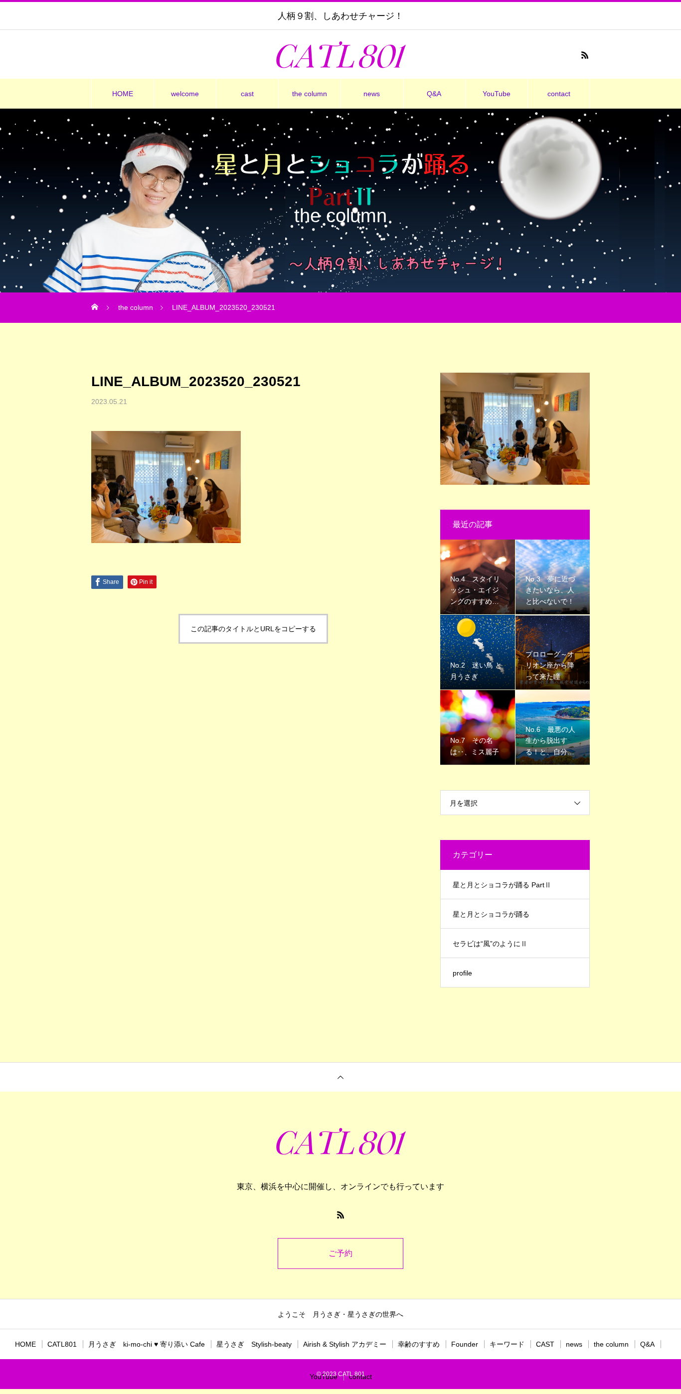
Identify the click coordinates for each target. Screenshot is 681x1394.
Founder (464, 1344)
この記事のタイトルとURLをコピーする (253, 629)
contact (558, 94)
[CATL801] (340, 55)
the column (309, 94)
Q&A (434, 94)
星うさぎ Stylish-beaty (254, 1344)
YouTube (497, 94)
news (371, 94)
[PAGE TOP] (340, 1077)
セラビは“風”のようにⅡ (490, 944)
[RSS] (585, 55)
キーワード (507, 1344)
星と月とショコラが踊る (491, 914)
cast (247, 94)
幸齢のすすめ (419, 1344)
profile (462, 973)
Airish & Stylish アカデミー (344, 1344)
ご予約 (340, 1253)
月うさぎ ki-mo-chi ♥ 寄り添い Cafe (146, 1344)
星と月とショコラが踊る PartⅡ (502, 885)
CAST (545, 1344)
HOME (122, 94)
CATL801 (62, 1344)
